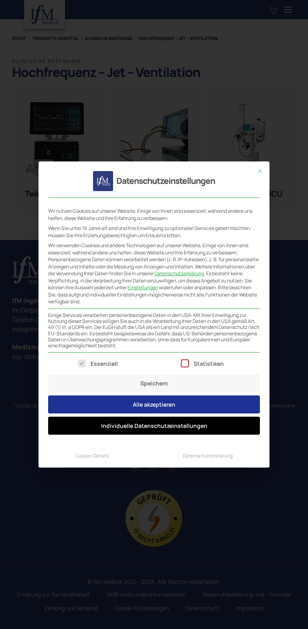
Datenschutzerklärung (179, 273)
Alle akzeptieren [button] (154, 404)
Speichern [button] (154, 383)
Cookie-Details (92, 455)
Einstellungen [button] (143, 287)
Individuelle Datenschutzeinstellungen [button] (154, 425)
